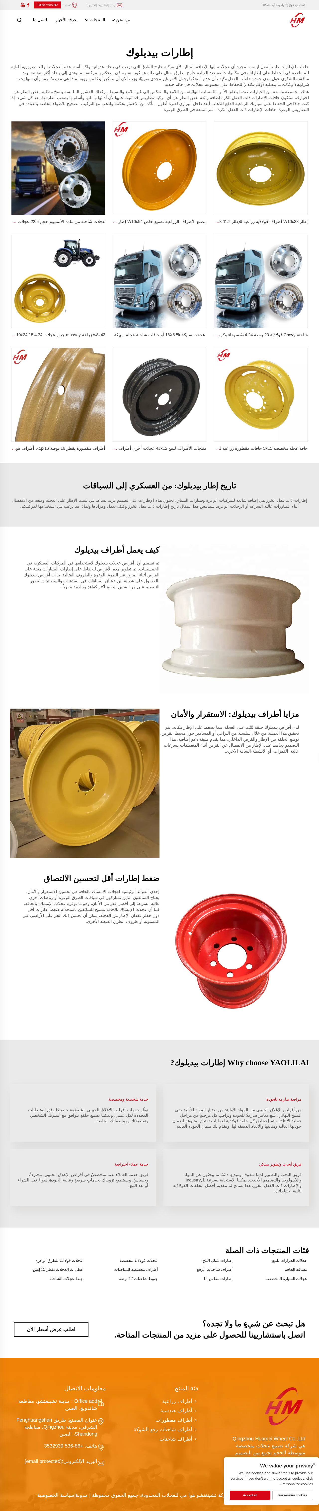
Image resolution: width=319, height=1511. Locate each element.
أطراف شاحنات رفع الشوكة (163, 1429)
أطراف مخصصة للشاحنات (136, 1269)
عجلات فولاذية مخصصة (138, 1260)
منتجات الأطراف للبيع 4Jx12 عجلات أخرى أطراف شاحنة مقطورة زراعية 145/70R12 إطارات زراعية (118, 448)
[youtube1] (22, 5)
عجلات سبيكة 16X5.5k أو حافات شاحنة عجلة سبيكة (159, 335)
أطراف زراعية (177, 1401)
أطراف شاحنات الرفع (215, 1269)
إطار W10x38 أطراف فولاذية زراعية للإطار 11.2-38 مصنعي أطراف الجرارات (240, 221)
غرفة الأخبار (66, 19)
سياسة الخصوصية (55, 1495)
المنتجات (97, 19)
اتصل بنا (40, 19)
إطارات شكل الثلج (218, 1260)
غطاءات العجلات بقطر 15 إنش (58, 1269)
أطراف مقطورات (174, 1420)
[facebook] (28, 5)
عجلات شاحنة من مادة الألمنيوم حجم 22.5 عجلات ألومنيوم (53, 221)
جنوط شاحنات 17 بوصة (138, 1279)
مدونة (82, 1495)
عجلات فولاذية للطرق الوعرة (59, 1260)
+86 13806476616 (47, 5)
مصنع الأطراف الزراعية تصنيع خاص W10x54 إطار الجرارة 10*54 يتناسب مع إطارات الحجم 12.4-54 (118, 221)
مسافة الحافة (296, 1269)
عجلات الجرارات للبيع (289, 1260)
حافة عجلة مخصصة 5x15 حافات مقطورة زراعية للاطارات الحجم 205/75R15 (240, 448)
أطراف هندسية (176, 1410)
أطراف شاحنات (176, 1439)
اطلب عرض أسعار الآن (51, 1329)
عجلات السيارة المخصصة (286, 1279)
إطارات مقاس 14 (218, 1279)
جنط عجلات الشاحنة (66, 1279)
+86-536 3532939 (64, 1446)
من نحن (122, 19)
